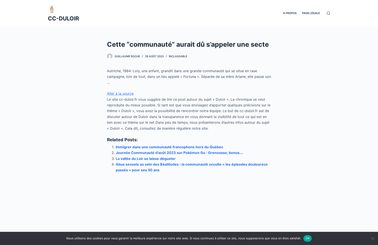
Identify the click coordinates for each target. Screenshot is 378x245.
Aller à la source (120, 93)
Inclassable (178, 56)
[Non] (372, 238)
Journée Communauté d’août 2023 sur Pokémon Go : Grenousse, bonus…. (179, 152)
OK (308, 238)
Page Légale (311, 13)
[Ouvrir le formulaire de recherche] (328, 13)
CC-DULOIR (63, 18)
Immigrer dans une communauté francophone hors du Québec (169, 147)
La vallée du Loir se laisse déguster (146, 158)
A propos (290, 13)
